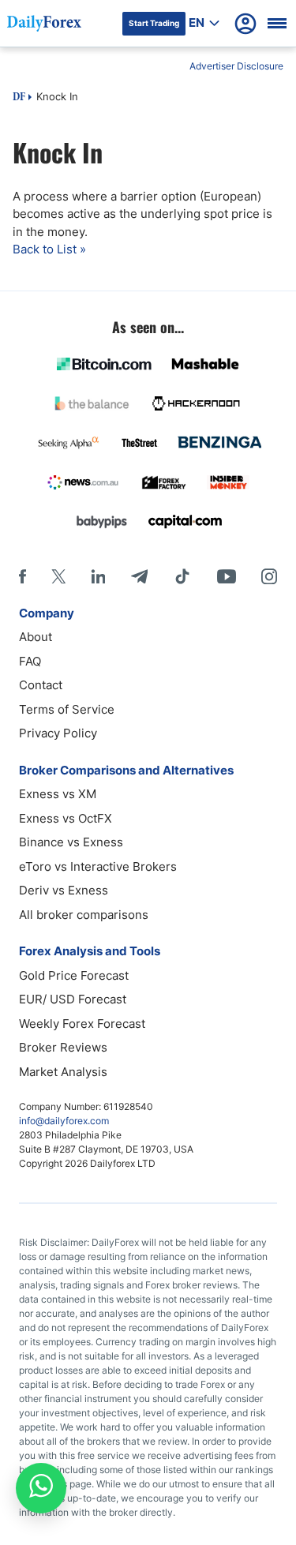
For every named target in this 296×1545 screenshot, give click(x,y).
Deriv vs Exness (63, 890)
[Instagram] (269, 576)
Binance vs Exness (71, 841)
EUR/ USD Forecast (72, 999)
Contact (40, 684)
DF (19, 97)
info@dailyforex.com (64, 1121)
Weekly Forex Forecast (82, 1023)
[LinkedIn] (98, 576)
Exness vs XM (57, 793)
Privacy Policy (58, 733)
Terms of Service (66, 709)
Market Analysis (63, 1071)
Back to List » (49, 249)
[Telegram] (139, 576)
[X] (58, 576)
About (35, 636)
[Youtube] (226, 576)
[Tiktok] (182, 576)
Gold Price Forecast (74, 975)
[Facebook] (22, 576)
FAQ (30, 661)
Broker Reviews (63, 1047)
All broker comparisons (83, 914)
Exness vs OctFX (65, 818)
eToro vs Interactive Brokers (98, 866)
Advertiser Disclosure (236, 66)
